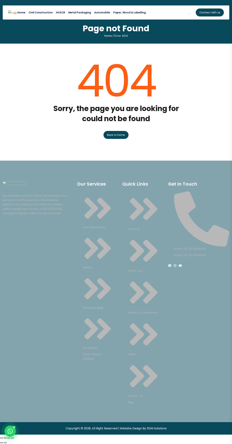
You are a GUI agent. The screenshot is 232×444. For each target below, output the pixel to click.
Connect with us (209, 12)
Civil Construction (41, 12)
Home (21, 12)
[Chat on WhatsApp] (10, 431)
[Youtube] (180, 265)
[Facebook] (169, 265)
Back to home (116, 135)
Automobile (102, 12)
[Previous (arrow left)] (1, 442)
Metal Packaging (79, 12)
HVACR (60, 12)
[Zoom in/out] (1, 437)
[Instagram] (175, 265)
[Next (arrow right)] (5, 442)
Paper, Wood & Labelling (129, 12)
